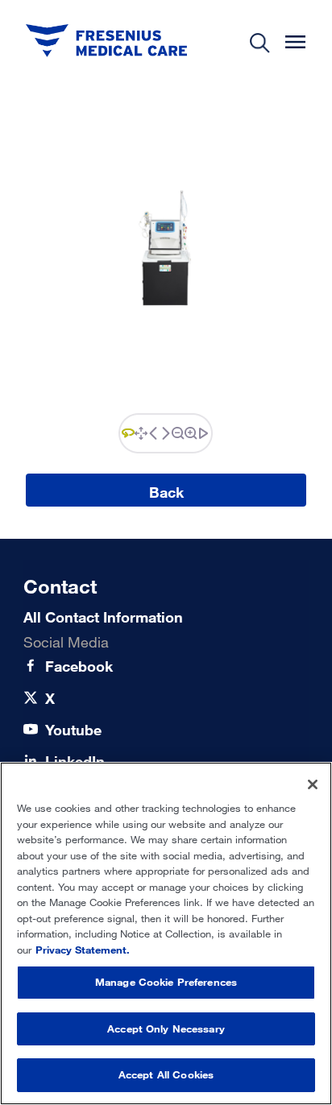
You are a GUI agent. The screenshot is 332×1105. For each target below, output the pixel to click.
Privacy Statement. (82, 949)
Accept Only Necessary (166, 1028)
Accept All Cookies (166, 1074)
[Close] (312, 784)
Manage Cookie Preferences (166, 981)
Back (166, 492)
